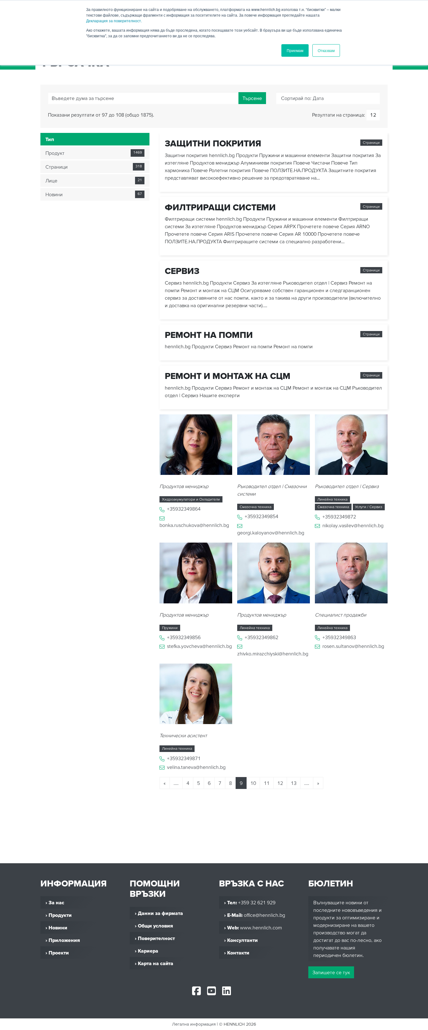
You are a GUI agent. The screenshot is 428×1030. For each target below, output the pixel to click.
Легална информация (194, 1024)
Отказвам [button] (326, 50)
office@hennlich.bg (264, 915)
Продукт (55, 153)
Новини (54, 194)
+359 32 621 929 (256, 902)
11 (266, 783)
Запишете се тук (331, 972)
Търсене (252, 98)
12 (280, 783)
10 (253, 783)
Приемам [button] (295, 50)
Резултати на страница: (338, 115)
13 (293, 783)
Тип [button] (49, 139)
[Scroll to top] (415, 1022)
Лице (51, 180)
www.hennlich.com (261, 927)
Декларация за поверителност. (114, 20)
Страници (56, 167)
